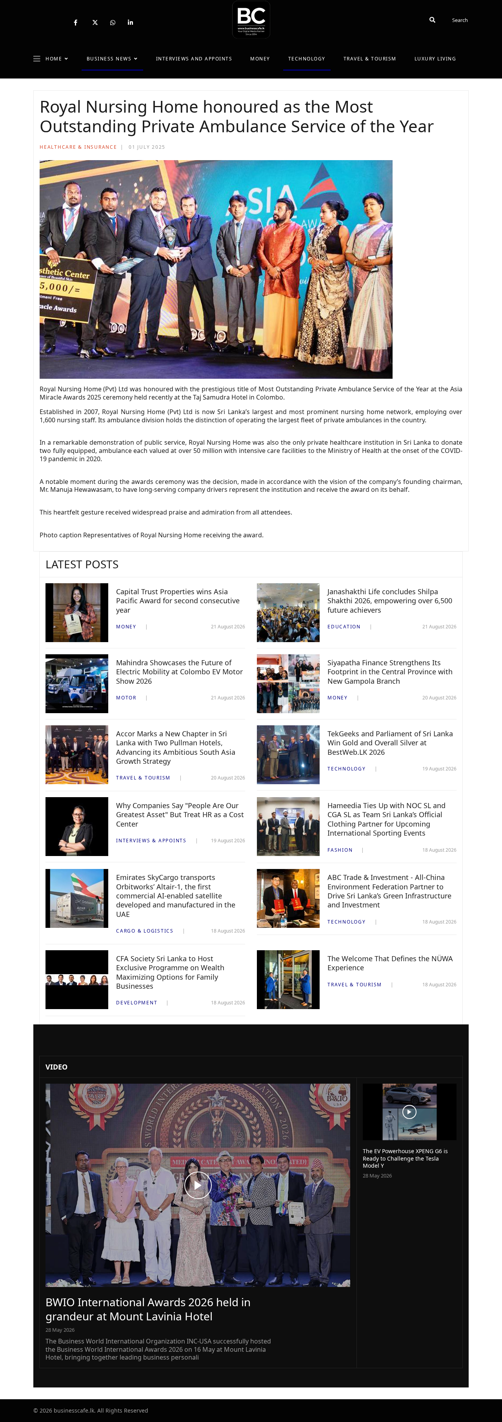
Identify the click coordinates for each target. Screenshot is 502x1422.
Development (136, 1002)
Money (260, 58)
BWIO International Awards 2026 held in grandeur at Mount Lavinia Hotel (148, 1308)
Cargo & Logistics (145, 930)
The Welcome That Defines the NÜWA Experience (390, 963)
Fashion (340, 850)
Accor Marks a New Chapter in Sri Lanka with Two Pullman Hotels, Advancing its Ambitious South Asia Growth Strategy (175, 747)
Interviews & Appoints (151, 840)
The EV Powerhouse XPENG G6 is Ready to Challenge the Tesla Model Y (405, 1158)
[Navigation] (36, 58)
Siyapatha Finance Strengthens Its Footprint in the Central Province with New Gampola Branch (390, 672)
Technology (307, 58)
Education (344, 626)
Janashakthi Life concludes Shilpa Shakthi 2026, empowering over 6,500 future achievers (389, 601)
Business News (109, 58)
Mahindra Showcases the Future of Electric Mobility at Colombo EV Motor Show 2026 (179, 672)
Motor (126, 697)
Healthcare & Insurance (78, 147)
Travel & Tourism (370, 58)
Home (53, 58)
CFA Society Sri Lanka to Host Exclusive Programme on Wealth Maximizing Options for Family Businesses (170, 972)
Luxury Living (436, 58)
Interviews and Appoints (194, 58)
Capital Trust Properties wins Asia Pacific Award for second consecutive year (178, 601)
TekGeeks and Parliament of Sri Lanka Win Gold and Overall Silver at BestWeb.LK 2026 (390, 743)
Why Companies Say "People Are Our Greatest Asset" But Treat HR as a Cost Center (180, 815)
